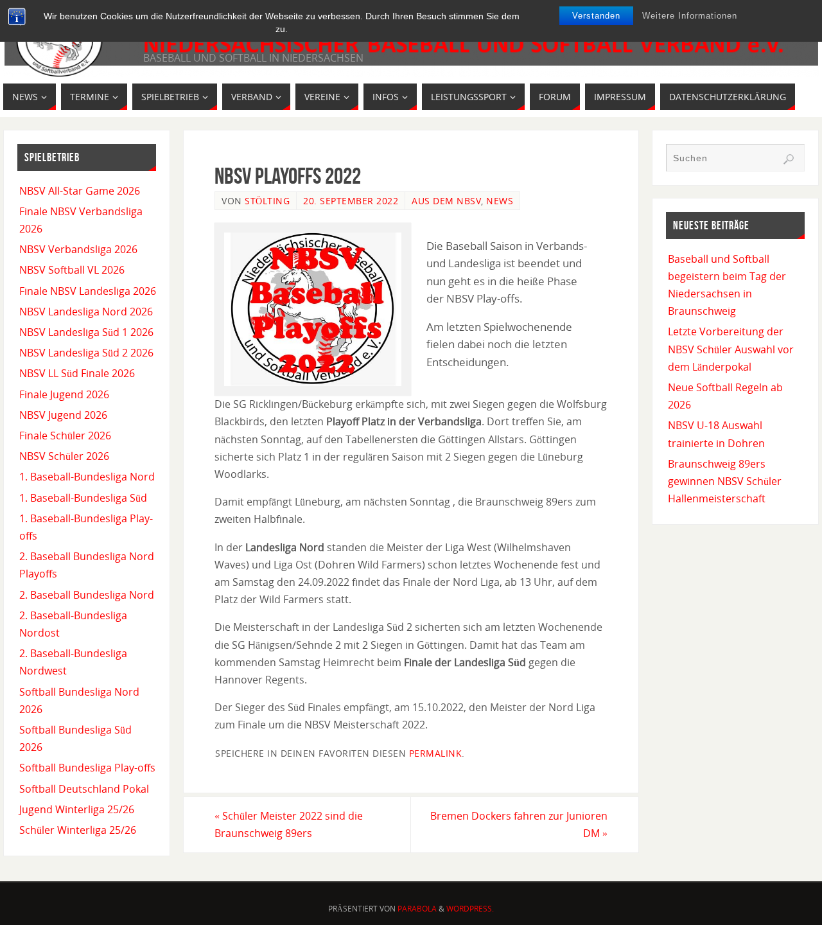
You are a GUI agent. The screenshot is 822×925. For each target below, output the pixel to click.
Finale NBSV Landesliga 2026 (87, 291)
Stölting (267, 201)
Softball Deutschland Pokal (84, 789)
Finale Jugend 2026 (64, 394)
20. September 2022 (350, 201)
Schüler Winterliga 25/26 (77, 830)
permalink (435, 753)
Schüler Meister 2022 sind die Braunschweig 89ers (288, 824)
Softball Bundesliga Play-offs (87, 768)
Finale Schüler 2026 (65, 435)
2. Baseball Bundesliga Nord (86, 595)
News (499, 201)
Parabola (417, 908)
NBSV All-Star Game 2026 (79, 191)
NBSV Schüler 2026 (64, 456)
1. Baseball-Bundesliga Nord (87, 477)
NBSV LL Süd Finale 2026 (77, 373)
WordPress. (470, 908)
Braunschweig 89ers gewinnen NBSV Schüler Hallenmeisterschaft (725, 481)
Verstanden (596, 16)
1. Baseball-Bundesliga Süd (83, 498)
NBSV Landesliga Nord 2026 (86, 311)
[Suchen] (788, 159)
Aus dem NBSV (446, 201)
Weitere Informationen (689, 16)
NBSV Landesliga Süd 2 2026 (86, 353)
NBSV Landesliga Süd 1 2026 (86, 332)
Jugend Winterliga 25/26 (76, 809)
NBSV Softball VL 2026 (72, 270)
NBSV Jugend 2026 (63, 415)
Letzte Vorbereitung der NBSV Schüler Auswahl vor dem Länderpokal (731, 348)
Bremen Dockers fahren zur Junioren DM (519, 824)
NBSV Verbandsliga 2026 (78, 249)
